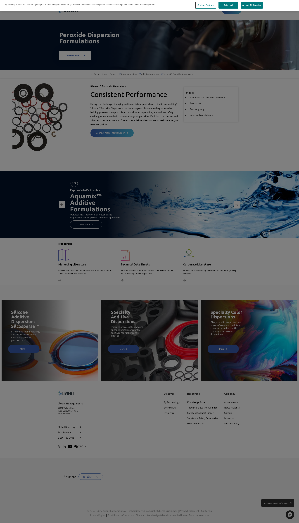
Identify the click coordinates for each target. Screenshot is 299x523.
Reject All (228, 5)
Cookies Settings (205, 5)
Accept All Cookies (251, 5)
